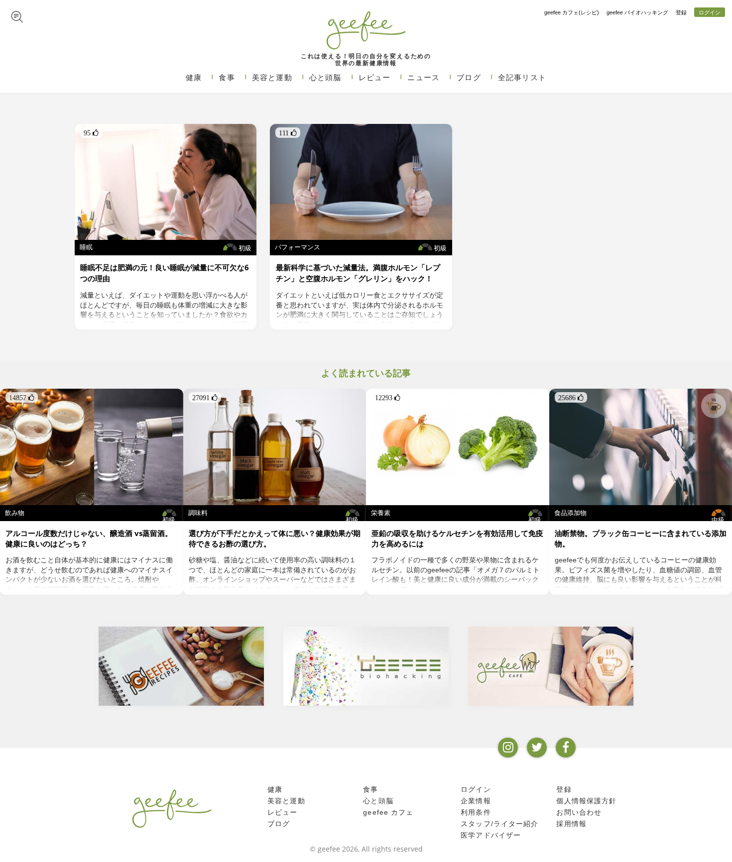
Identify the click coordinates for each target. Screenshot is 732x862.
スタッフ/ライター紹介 (499, 824)
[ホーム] (172, 808)
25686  (571, 397)
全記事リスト (522, 77)
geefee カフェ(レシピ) (571, 12)
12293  (387, 397)
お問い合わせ (579, 812)
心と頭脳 (325, 77)
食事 (227, 77)
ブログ (469, 77)
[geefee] (365, 30)
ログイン (710, 12)
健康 (194, 77)
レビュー (375, 77)
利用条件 (476, 812)
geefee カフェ (388, 812)
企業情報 (476, 801)
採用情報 (571, 824)
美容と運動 (272, 77)
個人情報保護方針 (586, 801)
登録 (681, 12)
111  (288, 132)
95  (91, 132)
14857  (21, 397)
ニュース (423, 77)
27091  (205, 397)
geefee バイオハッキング (637, 12)
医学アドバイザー (491, 835)
